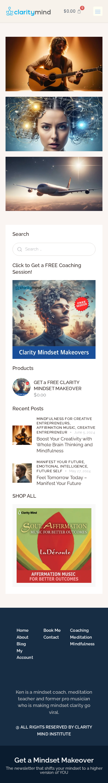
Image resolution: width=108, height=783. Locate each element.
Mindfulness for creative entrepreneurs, (64, 421)
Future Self (50, 471)
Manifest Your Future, (61, 462)
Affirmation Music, (57, 428)
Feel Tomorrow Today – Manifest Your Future (62, 480)
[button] (97, 11)
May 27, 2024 (80, 471)
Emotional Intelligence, (62, 466)
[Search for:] (54, 249)
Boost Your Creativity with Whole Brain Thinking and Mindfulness (65, 444)
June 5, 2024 (84, 432)
